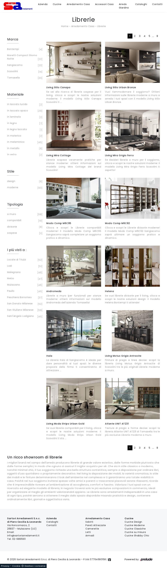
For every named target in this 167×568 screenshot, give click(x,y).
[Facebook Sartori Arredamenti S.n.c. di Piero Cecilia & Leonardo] (109, 559)
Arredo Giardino (124, 6)
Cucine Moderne (135, 525)
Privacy (5, 566)
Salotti (89, 521)
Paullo (24, 291)
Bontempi (24, 49)
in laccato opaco (24, 111)
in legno (24, 123)
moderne (24, 187)
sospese (24, 233)
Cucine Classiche (135, 528)
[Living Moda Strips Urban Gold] (73, 398)
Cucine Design (133, 521)
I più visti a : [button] (17, 250)
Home (64, 26)
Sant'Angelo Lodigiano (24, 316)
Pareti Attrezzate (95, 525)
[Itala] (73, 330)
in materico (24, 136)
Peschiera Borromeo (24, 297)
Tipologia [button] (15, 204)
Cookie (16, 566)
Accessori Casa (104, 4)
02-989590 (19, 539)
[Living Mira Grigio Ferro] (132, 130)
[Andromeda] (73, 266)
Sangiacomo (24, 65)
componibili (24, 220)
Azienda (43, 4)
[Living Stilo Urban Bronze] (132, 62)
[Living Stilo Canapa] (73, 62)
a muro (24, 214)
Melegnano (24, 272)
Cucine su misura (135, 532)
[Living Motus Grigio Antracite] (132, 330)
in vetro (24, 155)
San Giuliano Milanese (24, 310)
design (24, 181)
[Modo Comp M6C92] (132, 198)
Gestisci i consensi (35, 566)
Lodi (24, 266)
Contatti (157, 4)
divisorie (24, 227)
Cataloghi (141, 4)
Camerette (92, 528)
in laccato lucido (24, 104)
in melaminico (24, 142)
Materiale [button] (15, 94)
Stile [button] (11, 171)
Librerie (101, 26)
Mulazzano (24, 285)
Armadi (89, 535)
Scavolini (24, 71)
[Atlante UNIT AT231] (132, 398)
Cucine (57, 4)
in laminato (24, 117)
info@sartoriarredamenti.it (23, 535)
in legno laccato (24, 129)
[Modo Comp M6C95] (73, 198)
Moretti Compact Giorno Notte (24, 57)
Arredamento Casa (78, 4)
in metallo (24, 148)
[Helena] (132, 266)
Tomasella (24, 78)
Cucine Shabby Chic (137, 535)
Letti (88, 532)
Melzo (24, 278)
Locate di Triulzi (24, 260)
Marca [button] (12, 39)
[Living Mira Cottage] (73, 130)
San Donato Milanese (24, 304)
